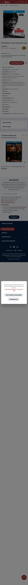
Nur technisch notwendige (14, 295)
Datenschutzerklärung (10, 289)
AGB (14, 290)
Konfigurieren (14, 299)
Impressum (20, 289)
